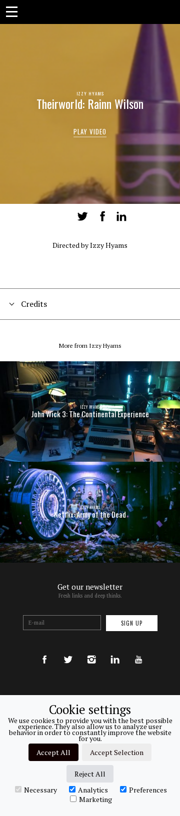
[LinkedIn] (115, 650)
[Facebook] (44, 650)
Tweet (82, 216)
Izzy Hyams (90, 93)
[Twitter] (68, 650)
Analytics (93, 789)
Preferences (148, 789)
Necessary (40, 789)
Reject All (90, 774)
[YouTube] (138, 650)
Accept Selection (117, 752)
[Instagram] (91, 650)
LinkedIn (121, 216)
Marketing (95, 799)
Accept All (53, 752)
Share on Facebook (102, 216)
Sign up (131, 623)
